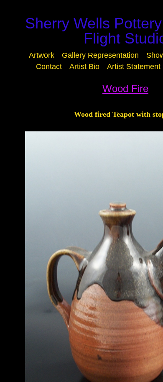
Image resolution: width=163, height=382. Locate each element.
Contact (49, 66)
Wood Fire (125, 88)
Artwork (41, 55)
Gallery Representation (100, 55)
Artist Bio (84, 66)
